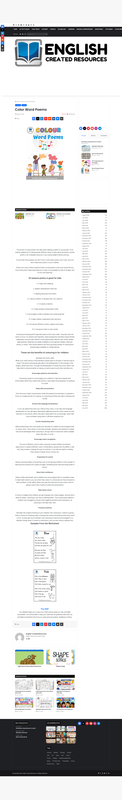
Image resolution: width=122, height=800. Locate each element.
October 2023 (86, 302)
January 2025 (86, 264)
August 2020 (85, 395)
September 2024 (86, 274)
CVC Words (109, 29)
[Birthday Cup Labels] (71, 741)
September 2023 (86, 305)
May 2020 (85, 403)
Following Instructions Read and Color (44, 692)
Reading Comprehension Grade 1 (91, 142)
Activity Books (24, 29)
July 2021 (84, 372)
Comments (104, 135)
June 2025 (85, 251)
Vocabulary (62, 29)
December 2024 (86, 266)
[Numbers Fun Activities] (50, 216)
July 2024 (85, 279)
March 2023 (85, 320)
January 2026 (86, 233)
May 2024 (85, 284)
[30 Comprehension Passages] (86, 163)
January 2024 (86, 295)
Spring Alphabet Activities (23, 709)
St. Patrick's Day (56, 761)
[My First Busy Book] (86, 156)
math (62, 755)
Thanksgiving (65, 761)
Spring (48, 761)
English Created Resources (36, 634)
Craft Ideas (35, 29)
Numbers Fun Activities (63, 214)
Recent (93, 135)
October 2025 (86, 241)
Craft (48, 755)
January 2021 (86, 382)
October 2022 (86, 333)
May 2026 (85, 223)
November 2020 (86, 387)
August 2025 (85, 246)
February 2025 (86, 261)
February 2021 (86, 379)
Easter (57, 755)
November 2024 (86, 269)
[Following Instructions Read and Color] (45, 684)
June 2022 (85, 343)
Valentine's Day (50, 763)
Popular (83, 135)
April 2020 (85, 405)
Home (15, 29)
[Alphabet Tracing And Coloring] (66, 684)
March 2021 (85, 377)
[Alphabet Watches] (86, 148)
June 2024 (85, 282)
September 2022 (86, 336)
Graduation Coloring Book (65, 709)
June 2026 (85, 220)
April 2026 (85, 225)
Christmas (62, 752)
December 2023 (86, 297)
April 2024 (85, 287)
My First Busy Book (97, 153)
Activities (49, 752)
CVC (53, 755)
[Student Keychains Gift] (61, 741)
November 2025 (86, 238)
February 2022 (86, 354)
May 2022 (85, 346)
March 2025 (85, 259)
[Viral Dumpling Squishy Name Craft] (61, 734)
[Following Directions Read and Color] (24, 684)
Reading (55, 758)
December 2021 (86, 359)
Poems (24, 105)
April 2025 (85, 256)
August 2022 (85, 338)
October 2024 (86, 271)
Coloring (22, 101)
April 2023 (85, 318)
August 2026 (85, 215)
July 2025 (85, 248)
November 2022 (86, 331)
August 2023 (85, 307)
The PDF (45, 609)
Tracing (72, 761)
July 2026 (85, 217)
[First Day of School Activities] (51, 728)
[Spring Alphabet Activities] (24, 702)
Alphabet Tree (29, 214)
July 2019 (85, 408)
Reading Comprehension (85, 29)
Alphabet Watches (97, 146)
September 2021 (86, 367)
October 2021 (86, 364)
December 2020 (86, 385)
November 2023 (86, 300)
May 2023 (85, 315)
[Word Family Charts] (86, 171)
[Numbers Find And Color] (71, 728)
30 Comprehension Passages (97, 162)
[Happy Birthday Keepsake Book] (51, 734)
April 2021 (85, 374)
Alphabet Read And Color (43, 709)
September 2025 (86, 243)
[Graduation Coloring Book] (66, 702)
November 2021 (86, 361)
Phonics (53, 29)
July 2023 (85, 310)
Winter (58, 763)
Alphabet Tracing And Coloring (63, 692)
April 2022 (85, 349)
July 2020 (85, 397)
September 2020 (86, 392)
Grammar (71, 29)
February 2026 (86, 230)
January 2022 (86, 356)
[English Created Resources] (61, 53)
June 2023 (85, 313)
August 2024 (85, 277)
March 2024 (85, 289)
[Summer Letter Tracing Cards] (61, 728)
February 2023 (86, 323)
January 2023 (86, 325)
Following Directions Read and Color (23, 692)
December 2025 (86, 235)
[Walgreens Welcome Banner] (71, 734)
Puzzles (49, 758)
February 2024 (86, 292)
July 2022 (85, 341)
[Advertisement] (50, 11)
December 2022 (86, 328)
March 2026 (85, 228)
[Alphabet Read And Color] (45, 702)
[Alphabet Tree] (19, 216)
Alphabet (45, 29)
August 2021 (85, 369)
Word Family (99, 29)
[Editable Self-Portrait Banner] (51, 741)
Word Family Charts (98, 168)
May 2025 (85, 253)
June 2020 (85, 400)
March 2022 (85, 351)
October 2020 (86, 390)
